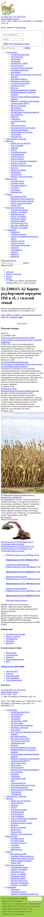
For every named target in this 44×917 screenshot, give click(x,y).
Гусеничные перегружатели (12, 544)
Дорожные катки (18, 86)
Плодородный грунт (19, 223)
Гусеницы (15, 188)
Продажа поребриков (19, 225)
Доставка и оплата (18, 234)
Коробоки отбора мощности (22, 199)
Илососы (14, 88)
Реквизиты (15, 232)
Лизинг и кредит (18, 241)
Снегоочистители (18, 125)
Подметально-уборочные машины (25, 112)
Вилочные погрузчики (20, 81)
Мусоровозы (16, 108)
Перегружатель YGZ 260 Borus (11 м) (16, 549)
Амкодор (14, 148)
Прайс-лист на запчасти (21, 143)
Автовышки (16, 59)
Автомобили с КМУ (19, 63)
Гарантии (15, 247)
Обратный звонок (8, 261)
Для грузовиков (17, 159)
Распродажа (16, 172)
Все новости (6, 517)
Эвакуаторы (16, 134)
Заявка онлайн (7, 265)
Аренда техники (17, 243)
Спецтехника (11, 52)
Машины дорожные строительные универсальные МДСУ (25, 102)
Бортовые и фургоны (19, 70)
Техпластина (16, 174)
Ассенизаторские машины (22, 68)
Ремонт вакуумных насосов (22, 201)
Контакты (15, 256)
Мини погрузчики (18, 106)
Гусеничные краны (19, 152)
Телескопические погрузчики (23, 128)
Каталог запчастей (18, 163)
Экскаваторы (16, 137)
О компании (11, 230)
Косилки (14, 168)
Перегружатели (17, 110)
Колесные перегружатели (16, 577)
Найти (27, 48)
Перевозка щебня (18, 221)
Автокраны (15, 61)
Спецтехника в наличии (16, 139)
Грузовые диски (17, 181)
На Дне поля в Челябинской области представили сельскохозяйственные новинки (22, 365)
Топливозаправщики (19, 130)
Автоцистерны (17, 66)
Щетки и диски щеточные (22, 176)
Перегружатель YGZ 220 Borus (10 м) (22, 560)
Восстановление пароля (20, 44)
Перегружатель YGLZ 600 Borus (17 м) (23, 572)
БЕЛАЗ (14, 150)
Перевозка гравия (18, 219)
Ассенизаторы (12, 655)
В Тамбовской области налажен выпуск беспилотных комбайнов (17, 496)
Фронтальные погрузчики (22, 132)
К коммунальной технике (21, 165)
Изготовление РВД (19, 196)
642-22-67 (7, 17)
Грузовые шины (17, 183)
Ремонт (9, 194)
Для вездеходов (17, 157)
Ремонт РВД (16, 205)
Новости (14, 252)
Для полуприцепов (14, 680)
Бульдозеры (15, 72)
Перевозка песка (18, 214)
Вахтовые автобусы (19, 79)
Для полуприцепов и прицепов (24, 161)
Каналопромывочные (15, 659)
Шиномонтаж (16, 192)
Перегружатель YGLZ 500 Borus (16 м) (23, 584)
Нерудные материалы (15, 208)
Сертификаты (16, 250)
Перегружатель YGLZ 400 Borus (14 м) (23, 595)
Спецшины (15, 190)
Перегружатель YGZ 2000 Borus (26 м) (17, 542)
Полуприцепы (17, 114)
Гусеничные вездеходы (20, 83)
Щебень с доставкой (19, 228)
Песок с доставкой (18, 216)
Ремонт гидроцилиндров (21, 203)
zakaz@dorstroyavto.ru (10, 19)
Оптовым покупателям (20, 245)
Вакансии (15, 254)
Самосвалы (15, 119)
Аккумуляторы (17, 145)
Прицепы (15, 117)
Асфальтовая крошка (19, 210)
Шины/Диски (11, 179)
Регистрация (20, 27)
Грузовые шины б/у (19, 185)
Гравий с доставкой (19, 212)
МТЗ (13, 123)
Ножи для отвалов (18, 170)
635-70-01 (20, 17)
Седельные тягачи (18, 121)
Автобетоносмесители (20, 54)
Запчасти (9, 141)
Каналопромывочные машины (23, 90)
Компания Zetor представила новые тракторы (20, 391)
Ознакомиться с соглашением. (13, 914)
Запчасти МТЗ (12, 671)
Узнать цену (22, 324)
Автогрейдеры (17, 57)
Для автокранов (17, 154)
